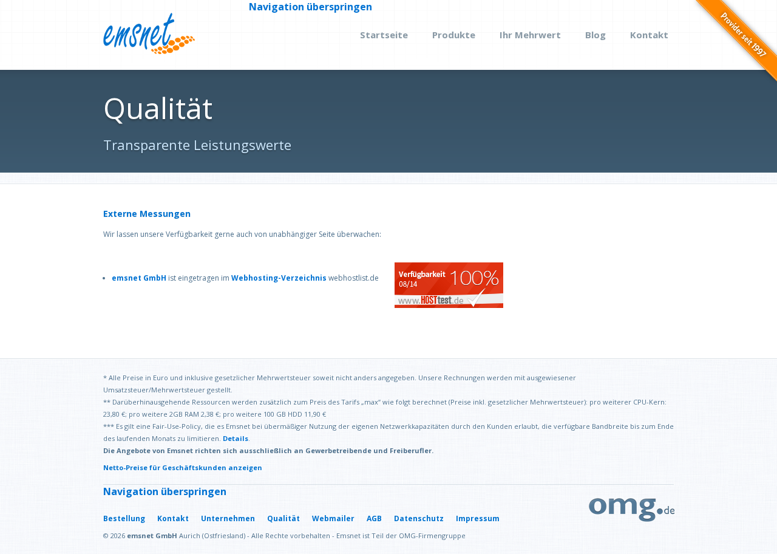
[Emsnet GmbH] (149, 35)
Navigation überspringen (310, 6)
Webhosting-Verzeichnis (279, 278)
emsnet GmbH (139, 278)
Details (235, 438)
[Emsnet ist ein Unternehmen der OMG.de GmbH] (631, 518)
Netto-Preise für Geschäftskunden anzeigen (182, 467)
